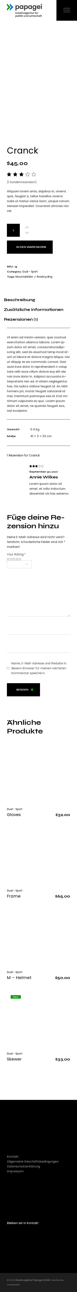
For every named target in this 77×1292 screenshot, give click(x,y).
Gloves (14, 815)
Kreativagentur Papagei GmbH (33, 1280)
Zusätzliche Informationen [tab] (33, 309)
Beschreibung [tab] (19, 299)
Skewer (14, 1059)
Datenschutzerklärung (23, 1166)
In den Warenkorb (31, 247)
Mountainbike (24, 277)
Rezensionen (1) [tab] (21, 319)
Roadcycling (44, 277)
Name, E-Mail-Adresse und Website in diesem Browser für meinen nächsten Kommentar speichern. (38, 668)
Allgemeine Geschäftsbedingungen (33, 1161)
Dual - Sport (30, 271)
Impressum (15, 1171)
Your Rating (16, 554)
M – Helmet (19, 978)
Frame (14, 896)
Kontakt (13, 1156)
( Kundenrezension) (22, 182)
